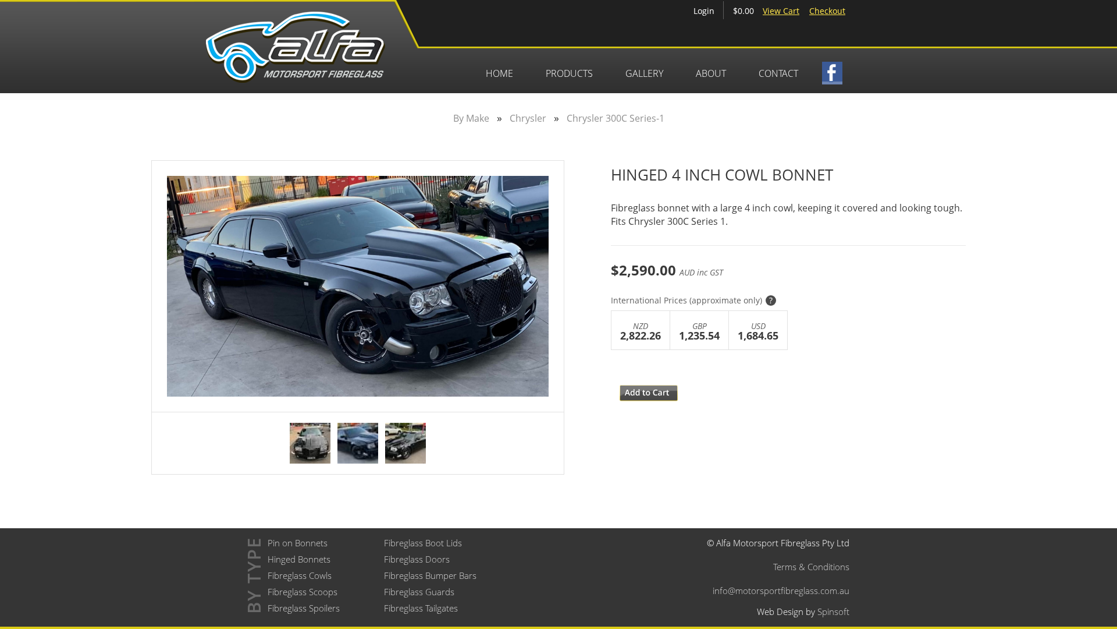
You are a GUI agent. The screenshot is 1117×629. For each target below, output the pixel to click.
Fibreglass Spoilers (304, 608)
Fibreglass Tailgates (421, 608)
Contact (778, 73)
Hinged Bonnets (299, 559)
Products (569, 73)
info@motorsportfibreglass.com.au (781, 590)
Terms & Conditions (811, 567)
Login (703, 10)
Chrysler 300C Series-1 (615, 118)
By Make (471, 118)
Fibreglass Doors (417, 559)
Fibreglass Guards (419, 592)
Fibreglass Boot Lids (423, 543)
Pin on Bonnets (298, 543)
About (711, 73)
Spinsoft (833, 611)
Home (499, 73)
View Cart (781, 10)
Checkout (827, 10)
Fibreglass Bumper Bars (430, 575)
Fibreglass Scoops (302, 592)
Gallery (644, 73)
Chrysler (528, 118)
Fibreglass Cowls (300, 575)
